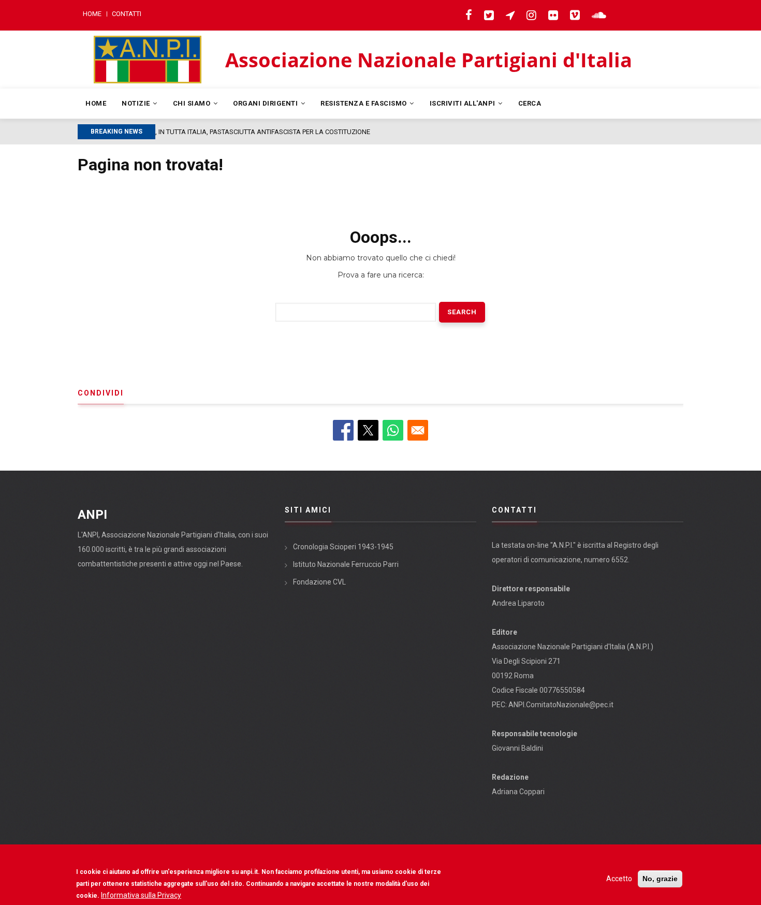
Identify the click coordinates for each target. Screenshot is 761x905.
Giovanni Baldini (517, 748)
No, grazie (660, 878)
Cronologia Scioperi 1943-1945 (343, 547)
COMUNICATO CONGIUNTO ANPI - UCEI (275, 132)
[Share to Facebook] (343, 430)
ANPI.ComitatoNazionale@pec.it (560, 704)
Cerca (530, 103)
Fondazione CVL (319, 582)
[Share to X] (368, 430)
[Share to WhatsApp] (393, 430)
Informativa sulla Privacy (141, 895)
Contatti (126, 14)
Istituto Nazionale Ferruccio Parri (346, 564)
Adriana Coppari (518, 791)
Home (92, 14)
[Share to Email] (417, 430)
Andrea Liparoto (518, 603)
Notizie (137, 103)
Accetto (619, 878)
